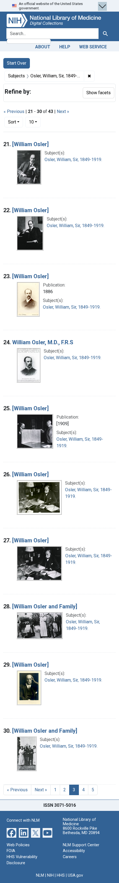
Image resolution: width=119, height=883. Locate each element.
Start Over (16, 63)
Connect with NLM (23, 820)
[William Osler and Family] (44, 606)
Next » (63, 111)
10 (35, 122)
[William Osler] (30, 144)
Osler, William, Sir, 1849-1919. (73, 159)
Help (64, 46)
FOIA (11, 850)
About (42, 46)
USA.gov (75, 875)
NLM (40, 875)
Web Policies (18, 845)
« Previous (14, 111)
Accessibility (74, 850)
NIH (50, 875)
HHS (61, 875)
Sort (12, 122)
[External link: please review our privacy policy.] (11, 832)
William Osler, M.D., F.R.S (42, 342)
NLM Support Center (81, 845)
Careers (70, 857)
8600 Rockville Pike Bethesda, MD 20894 (81, 830)
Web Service (93, 46)
